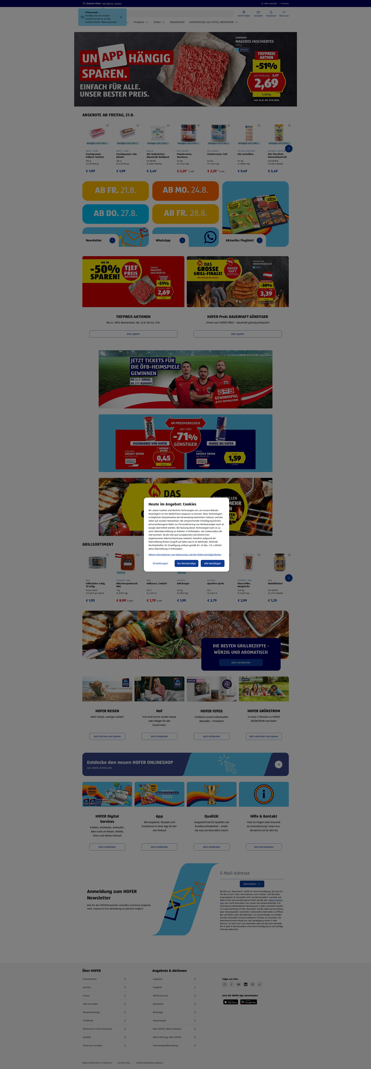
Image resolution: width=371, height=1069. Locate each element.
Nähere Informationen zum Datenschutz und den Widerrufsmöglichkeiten (185, 554)
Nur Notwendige (186, 563)
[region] (186, 535)
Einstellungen (160, 563)
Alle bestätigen (212, 563)
